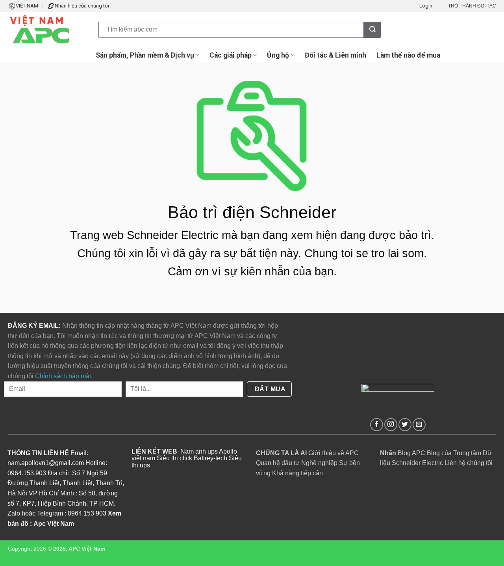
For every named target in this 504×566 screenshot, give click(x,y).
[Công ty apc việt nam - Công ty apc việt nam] (47, 29)
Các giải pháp (230, 55)
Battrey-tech (210, 458)
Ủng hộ (278, 55)
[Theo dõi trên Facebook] (376, 424)
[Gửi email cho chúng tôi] (419, 424)
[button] (425, 6)
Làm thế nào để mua (408, 55)
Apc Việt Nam (53, 523)
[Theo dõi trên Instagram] (390, 424)
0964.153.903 (26, 473)
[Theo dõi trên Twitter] (404, 424)
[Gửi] (372, 29)
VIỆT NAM (27, 6)
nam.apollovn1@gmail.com (45, 463)
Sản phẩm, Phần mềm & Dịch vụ (145, 55)
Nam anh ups (199, 451)
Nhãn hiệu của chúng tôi (82, 6)
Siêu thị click (174, 458)
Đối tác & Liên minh (335, 55)
